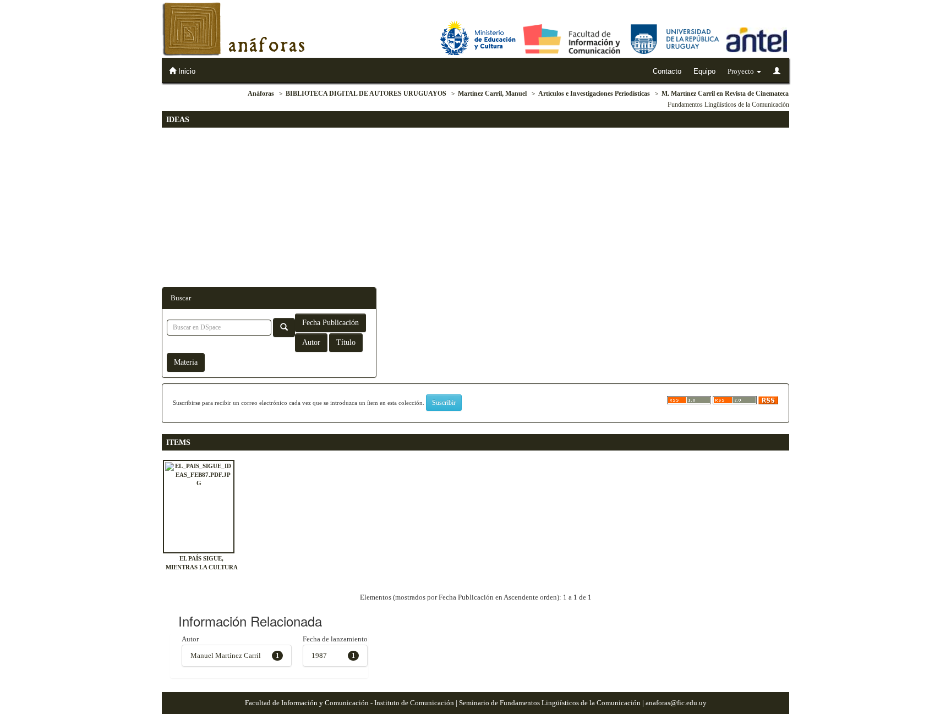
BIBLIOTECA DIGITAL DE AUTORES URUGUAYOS (366, 93)
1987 (319, 655)
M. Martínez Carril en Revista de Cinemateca (725, 93)
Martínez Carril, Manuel (492, 93)
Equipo (704, 71)
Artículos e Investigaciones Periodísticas (594, 93)
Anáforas (261, 93)
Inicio (185, 71)
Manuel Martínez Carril (225, 655)
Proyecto (742, 71)
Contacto (667, 71)
